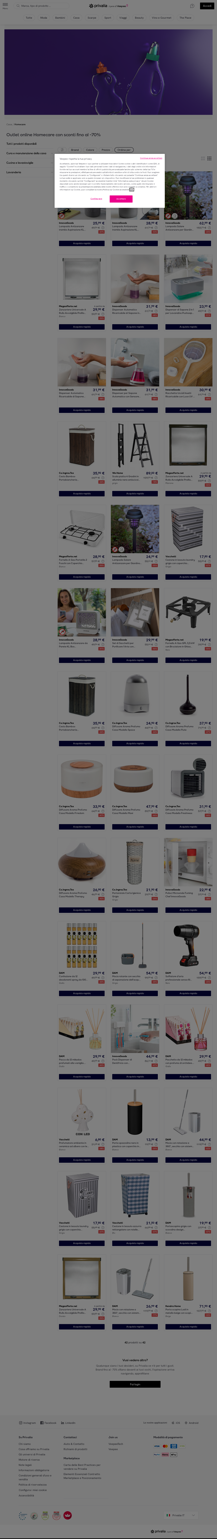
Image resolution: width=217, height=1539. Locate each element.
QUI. (132, 189)
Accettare (121, 199)
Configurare (96, 198)
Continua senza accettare (151, 158)
